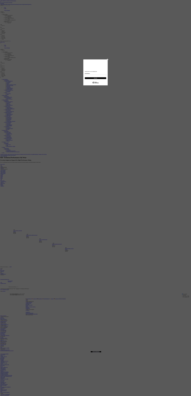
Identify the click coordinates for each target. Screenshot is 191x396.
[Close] (107, 59)
